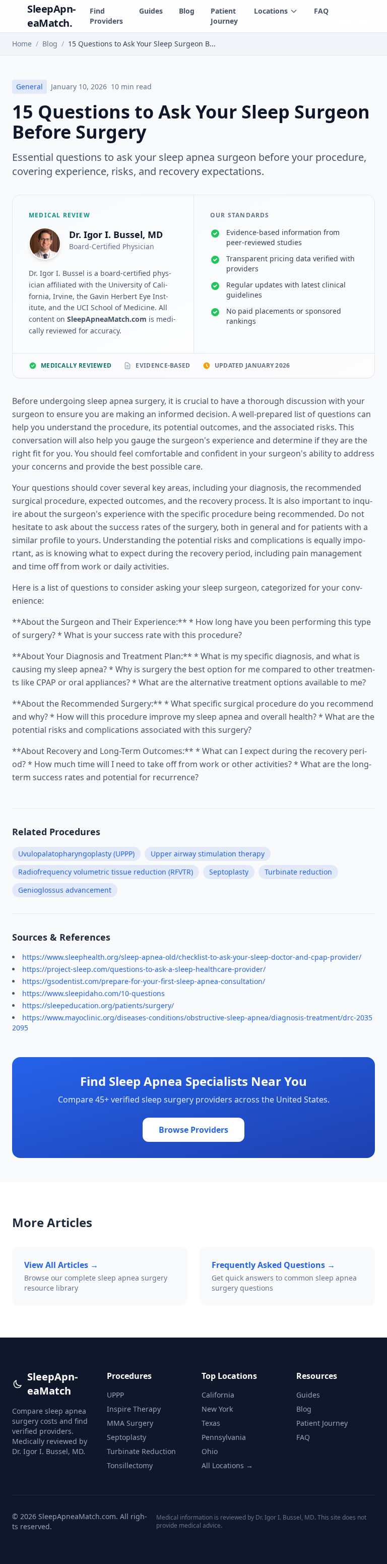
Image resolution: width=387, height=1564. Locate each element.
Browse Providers (193, 1129)
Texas (211, 1423)
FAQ (321, 11)
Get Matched (352, 16)
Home (22, 43)
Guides (151, 11)
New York (217, 1409)
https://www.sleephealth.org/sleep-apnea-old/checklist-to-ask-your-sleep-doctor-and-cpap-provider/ (191, 957)
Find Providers (106, 16)
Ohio (210, 1451)
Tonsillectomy (130, 1465)
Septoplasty (126, 1437)
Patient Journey (224, 16)
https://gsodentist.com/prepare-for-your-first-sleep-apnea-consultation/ (143, 981)
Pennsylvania (224, 1437)
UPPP (115, 1395)
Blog (187, 11)
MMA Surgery (130, 1423)
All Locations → (227, 1465)
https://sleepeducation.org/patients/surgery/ (98, 1005)
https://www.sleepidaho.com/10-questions (93, 993)
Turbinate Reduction (141, 1451)
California (218, 1395)
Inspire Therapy (134, 1409)
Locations (271, 11)
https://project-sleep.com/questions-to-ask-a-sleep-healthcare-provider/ (144, 969)
